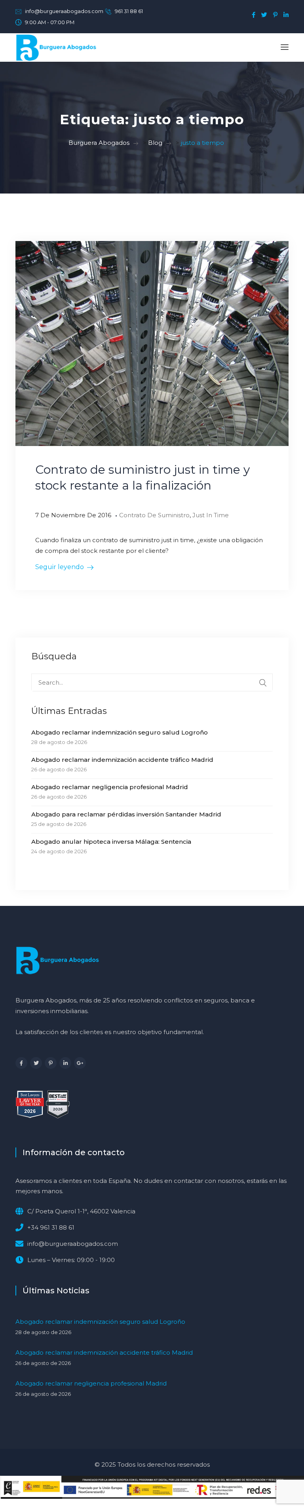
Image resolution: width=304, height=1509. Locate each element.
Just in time (210, 515)
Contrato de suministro (154, 515)
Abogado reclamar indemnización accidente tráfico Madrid (122, 759)
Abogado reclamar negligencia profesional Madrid (109, 787)
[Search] (263, 682)
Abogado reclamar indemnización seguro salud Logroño (119, 732)
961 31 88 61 (129, 11)
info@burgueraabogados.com (64, 11)
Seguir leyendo (59, 567)
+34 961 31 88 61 (50, 1227)
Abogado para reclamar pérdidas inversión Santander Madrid (126, 814)
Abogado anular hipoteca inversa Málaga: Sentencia (111, 841)
